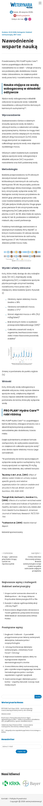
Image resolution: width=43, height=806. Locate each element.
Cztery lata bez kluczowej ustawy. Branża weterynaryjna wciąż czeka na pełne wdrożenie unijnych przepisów (32, 564)
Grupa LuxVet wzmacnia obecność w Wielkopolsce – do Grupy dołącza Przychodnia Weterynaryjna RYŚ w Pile (21, 596)
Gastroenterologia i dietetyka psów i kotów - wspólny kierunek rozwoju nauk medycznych (22, 682)
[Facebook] (26, 19)
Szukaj (38, 696)
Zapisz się (21, 751)
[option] (18, 783)
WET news (17, 35)
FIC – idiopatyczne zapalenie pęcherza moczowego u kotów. (20, 731)
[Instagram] (29, 19)
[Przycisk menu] (40, 3)
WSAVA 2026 (6, 714)
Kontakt (4, 798)
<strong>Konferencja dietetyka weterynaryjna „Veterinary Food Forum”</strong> (18, 650)
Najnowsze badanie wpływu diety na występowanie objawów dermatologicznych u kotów (20, 659)
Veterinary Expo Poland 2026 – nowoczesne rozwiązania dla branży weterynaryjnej (17, 726)
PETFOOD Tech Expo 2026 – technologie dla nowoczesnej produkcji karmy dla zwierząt (16, 709)
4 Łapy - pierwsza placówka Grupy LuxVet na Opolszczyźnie (9, 560)
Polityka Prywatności (18, 798)
